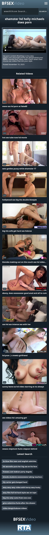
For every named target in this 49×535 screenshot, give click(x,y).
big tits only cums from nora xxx (17, 498)
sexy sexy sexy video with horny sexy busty (21, 487)
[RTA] (24, 531)
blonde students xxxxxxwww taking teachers (22, 477)
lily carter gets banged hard (15, 482)
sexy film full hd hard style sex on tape (19, 492)
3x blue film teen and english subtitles (19, 461)
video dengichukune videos (15, 508)
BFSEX (13, 3)
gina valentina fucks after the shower (19, 503)
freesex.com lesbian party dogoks (17, 472)
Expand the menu (46, 3)
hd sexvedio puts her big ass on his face (20, 466)
